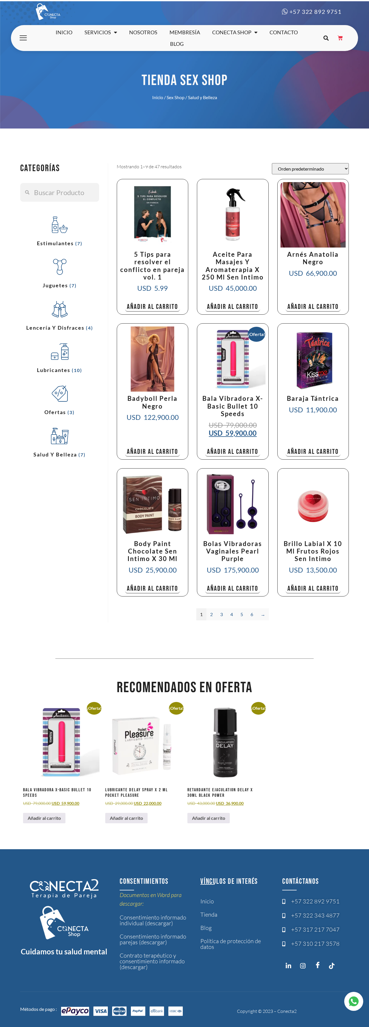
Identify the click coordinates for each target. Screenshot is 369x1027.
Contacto (284, 32)
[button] (326, 38)
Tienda (208, 914)
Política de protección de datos (230, 943)
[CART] (340, 38)
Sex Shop (175, 97)
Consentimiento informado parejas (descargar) (153, 939)
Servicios (97, 32)
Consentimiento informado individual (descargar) (153, 920)
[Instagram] (290, 967)
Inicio (64, 32)
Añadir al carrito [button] (152, 307)
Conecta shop (231, 32)
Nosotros (143, 32)
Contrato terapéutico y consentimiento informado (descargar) (152, 961)
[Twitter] (333, 967)
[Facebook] (319, 965)
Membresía (185, 32)
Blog (177, 44)
